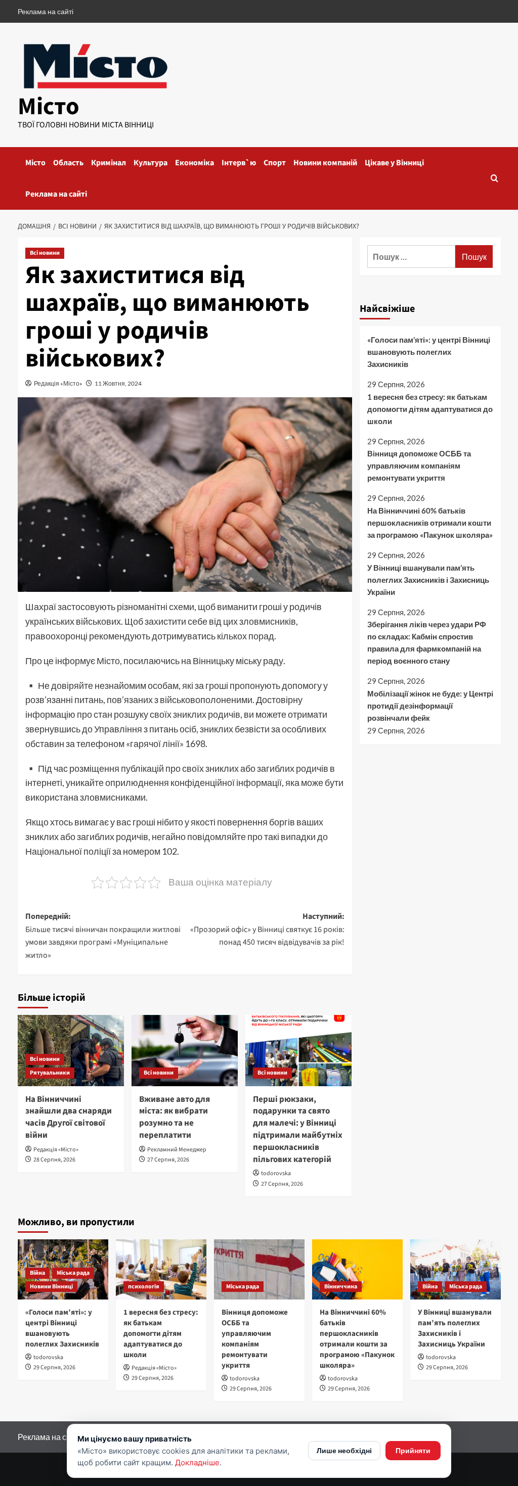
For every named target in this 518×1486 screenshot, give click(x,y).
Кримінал (108, 162)
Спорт (275, 162)
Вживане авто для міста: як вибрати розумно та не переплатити (174, 1117)
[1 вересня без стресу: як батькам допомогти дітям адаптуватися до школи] (161, 1269)
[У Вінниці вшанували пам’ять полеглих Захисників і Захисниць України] (455, 1269)
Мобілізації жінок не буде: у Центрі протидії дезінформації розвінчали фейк (430, 705)
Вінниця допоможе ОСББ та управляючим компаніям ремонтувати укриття (419, 465)
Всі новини (45, 253)
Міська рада (73, 1273)
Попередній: (103, 936)
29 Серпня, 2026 (54, 1367)
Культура (150, 162)
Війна (37, 1273)
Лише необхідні (344, 1450)
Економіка (194, 162)
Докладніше (197, 1462)
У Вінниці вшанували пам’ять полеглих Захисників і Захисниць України (428, 579)
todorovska (276, 1173)
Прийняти (413, 1450)
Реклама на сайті (45, 11)
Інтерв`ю (239, 162)
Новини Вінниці (51, 1286)
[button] (494, 178)
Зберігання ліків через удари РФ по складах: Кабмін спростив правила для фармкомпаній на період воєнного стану (426, 642)
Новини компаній (325, 162)
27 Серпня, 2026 (168, 1159)
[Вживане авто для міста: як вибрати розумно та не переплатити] (185, 1050)
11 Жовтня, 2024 (118, 383)
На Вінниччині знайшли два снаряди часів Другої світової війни (68, 1117)
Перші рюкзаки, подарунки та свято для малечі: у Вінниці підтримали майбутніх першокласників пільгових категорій (297, 1129)
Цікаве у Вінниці (394, 162)
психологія (143, 1286)
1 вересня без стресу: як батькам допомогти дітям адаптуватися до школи (430, 409)
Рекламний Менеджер (176, 1149)
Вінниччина (340, 1286)
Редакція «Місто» (58, 383)
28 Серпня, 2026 (54, 1159)
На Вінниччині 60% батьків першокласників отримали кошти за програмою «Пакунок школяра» (430, 522)
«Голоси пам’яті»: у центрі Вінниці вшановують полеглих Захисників (428, 351)
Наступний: (267, 929)
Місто (48, 106)
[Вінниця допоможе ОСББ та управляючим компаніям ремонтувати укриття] (259, 1269)
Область (68, 162)
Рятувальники (50, 1073)
